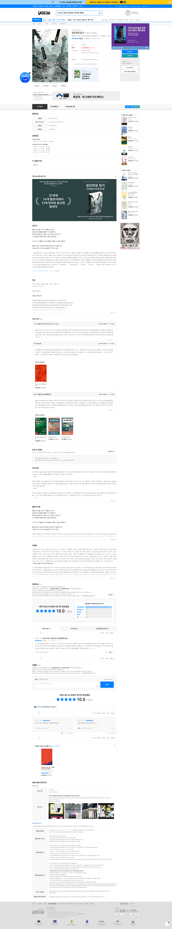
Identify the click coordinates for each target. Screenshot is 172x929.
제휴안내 (81, 903)
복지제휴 (86, 903)
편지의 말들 (131, 182)
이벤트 (53, 20)
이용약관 (45, 903)
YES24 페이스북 (123, 904)
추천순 (107, 633)
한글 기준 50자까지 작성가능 (43, 683)
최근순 (102, 633)
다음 (43, 633)
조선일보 (48, 146)
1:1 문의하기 (119, 914)
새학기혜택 (104, 20)
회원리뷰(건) (88, 38)
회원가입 (120, 6)
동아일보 (48, 150)
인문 (47, 23)
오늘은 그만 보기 (117, 47)
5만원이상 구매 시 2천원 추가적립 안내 (99, 53)
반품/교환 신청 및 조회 (61, 830)
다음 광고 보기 (139, 15)
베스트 (45, 20)
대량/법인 (137, 20)
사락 (74, 20)
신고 (59, 640)
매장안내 (63, 20)
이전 (38, 633)
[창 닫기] (96, 69)
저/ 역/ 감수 (86, 36)
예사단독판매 (111, 20)
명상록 (129, 137)
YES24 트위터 (125, 904)
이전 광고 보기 (137, 15)
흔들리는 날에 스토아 (133, 211)
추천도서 (131, 20)
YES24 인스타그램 (127, 904)
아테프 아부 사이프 (76, 36)
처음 (36, 633)
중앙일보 (48, 148)
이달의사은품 (119, 20)
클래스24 (84, 20)
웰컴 (34, 23)
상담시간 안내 (135, 914)
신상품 (49, 20)
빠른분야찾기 (37, 19)
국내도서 (39, 23)
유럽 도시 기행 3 (132, 117)
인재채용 (40, 903)
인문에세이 (63, 23)
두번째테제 (103, 36)
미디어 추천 (42, 146)
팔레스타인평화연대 (92, 36)
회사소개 (34, 903)
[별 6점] (43, 679)
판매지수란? (100, 38)
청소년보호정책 (61, 903)
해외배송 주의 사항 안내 (130, 61)
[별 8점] (45, 679)
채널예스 (70, 20)
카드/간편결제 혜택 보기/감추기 (98, 59)
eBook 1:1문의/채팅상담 (132, 911)
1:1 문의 (69, 830)
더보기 (136, 115)
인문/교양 (54, 23)
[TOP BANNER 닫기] (170, 2)
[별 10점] (47, 679)
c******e (47, 640)
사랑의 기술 (131, 157)
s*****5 (108, 733)
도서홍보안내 (69, 903)
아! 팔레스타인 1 (66, 437)
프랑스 (85, 74)
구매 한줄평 (97, 713)
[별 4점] (41, 679)
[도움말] (78, 50)
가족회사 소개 (134, 904)
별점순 (112, 633)
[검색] (99, 13)
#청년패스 (35, 165)
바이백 (58, 20)
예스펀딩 (78, 20)
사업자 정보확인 (80, 913)
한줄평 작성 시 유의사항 (113, 679)
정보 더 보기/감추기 (83, 38)
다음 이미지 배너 (114, 200)
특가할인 (126, 20)
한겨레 (47, 152)
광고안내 (75, 903)
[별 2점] (39, 679)
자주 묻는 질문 (127, 914)
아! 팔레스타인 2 (52, 437)
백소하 (84, 36)
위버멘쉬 (130, 147)
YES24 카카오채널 (121, 904)
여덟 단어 (130, 127)
